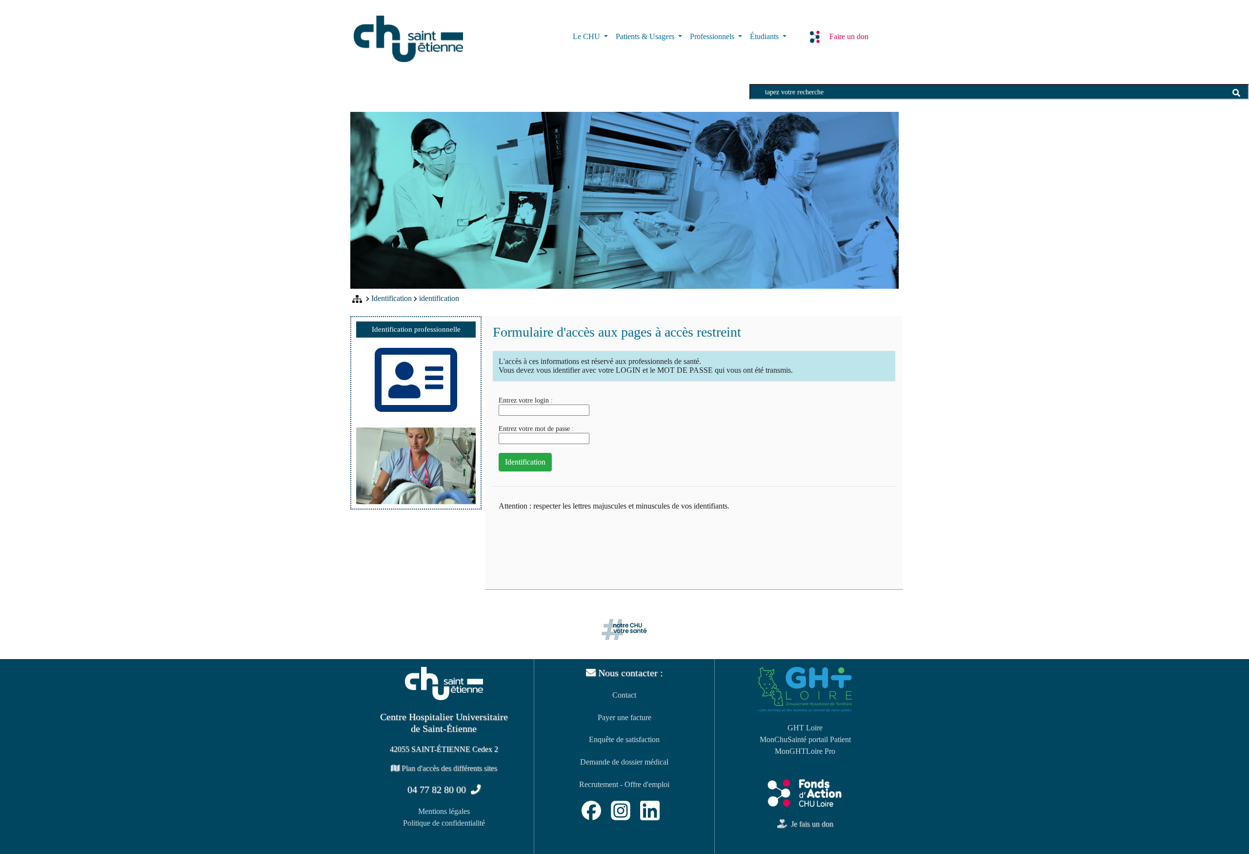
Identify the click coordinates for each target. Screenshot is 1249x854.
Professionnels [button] (713, 36)
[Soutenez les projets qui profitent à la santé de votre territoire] (805, 793)
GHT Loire (805, 728)
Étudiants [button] (765, 36)
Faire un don (848, 36)
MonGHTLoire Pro (805, 751)
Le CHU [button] (587, 36)
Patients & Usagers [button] (646, 36)
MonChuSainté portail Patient (805, 739)
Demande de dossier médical (624, 762)
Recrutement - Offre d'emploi (624, 784)
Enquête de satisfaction (624, 739)
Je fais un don (810, 824)
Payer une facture (624, 717)
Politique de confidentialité (444, 823)
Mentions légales (444, 811)
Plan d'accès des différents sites (448, 768)
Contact (624, 695)
